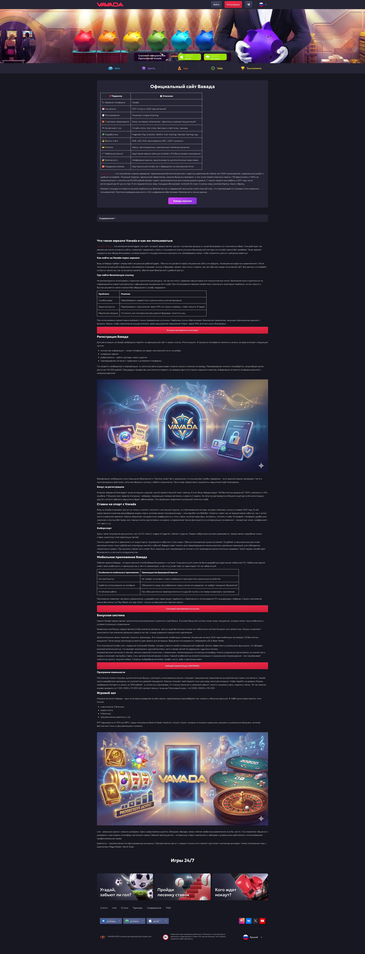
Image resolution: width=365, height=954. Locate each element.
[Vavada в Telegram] (248, 4)
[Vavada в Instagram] (242, 921)
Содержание (154, 907)
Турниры (138, 907)
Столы (124, 907)
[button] (362, 36)
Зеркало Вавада (104, 246)
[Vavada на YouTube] (262, 921)
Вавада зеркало (182, 200)
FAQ (168, 907)
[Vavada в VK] (249, 921)
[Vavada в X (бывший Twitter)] (255, 921)
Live (114, 907)
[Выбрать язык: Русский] (263, 4)
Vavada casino (106, 173)
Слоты (104, 907)
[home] (110, 5)
